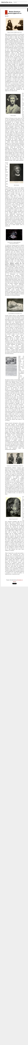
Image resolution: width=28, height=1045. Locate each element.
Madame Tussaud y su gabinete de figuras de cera (14, 12)
